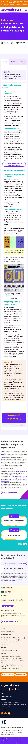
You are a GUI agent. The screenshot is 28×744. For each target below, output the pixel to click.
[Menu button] (26, 10)
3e (7, 42)
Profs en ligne (20, 471)
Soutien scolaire (7, 674)
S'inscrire (22, 563)
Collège (3, 42)
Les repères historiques (14, 535)
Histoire (12, 42)
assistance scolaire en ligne (19, 476)
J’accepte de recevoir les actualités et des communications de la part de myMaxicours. (14, 569)
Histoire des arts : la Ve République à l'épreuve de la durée (14, 521)
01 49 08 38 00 (4, 599)
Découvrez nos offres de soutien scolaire (14, 164)
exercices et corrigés (7, 475)
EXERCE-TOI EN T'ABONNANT (10, 492)
